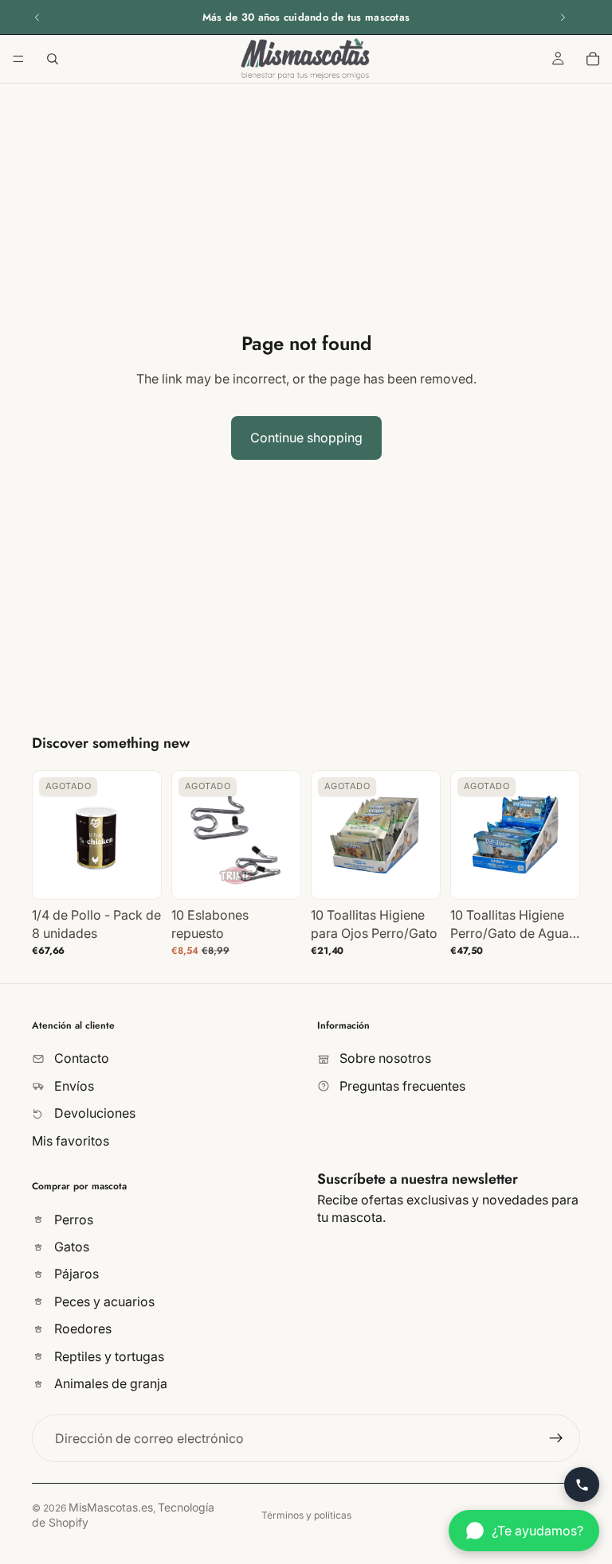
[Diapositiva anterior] (37, 17)
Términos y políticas (306, 1515)
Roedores (81, 1328)
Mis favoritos (70, 1140)
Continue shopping (306, 437)
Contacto (80, 1058)
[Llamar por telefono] (581, 1484)
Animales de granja (109, 1383)
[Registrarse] (556, 1438)
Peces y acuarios (103, 1301)
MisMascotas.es (111, 1507)
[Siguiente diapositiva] (562, 17)
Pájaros (75, 1274)
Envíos (72, 1086)
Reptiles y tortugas (107, 1356)
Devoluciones (93, 1113)
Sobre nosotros (383, 1058)
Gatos (70, 1247)
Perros (72, 1219)
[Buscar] (52, 58)
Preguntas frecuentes (400, 1086)
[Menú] (18, 59)
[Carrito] (592, 58)
